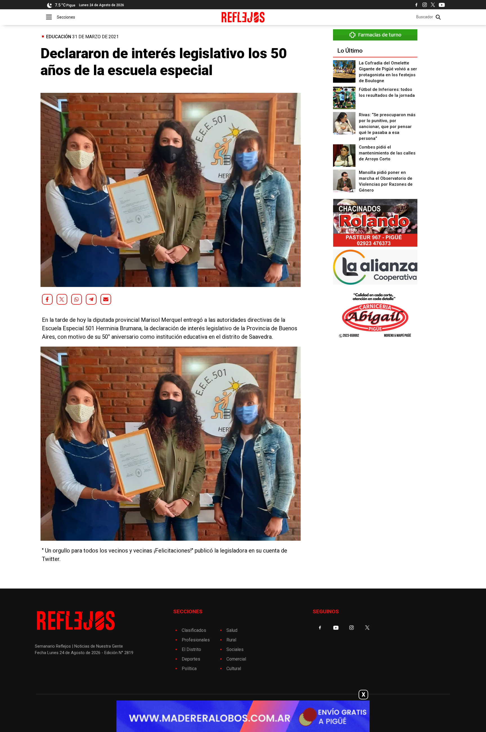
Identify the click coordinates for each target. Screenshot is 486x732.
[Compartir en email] (105, 299)
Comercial (236, 659)
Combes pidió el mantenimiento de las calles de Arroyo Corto (387, 153)
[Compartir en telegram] (91, 299)
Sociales (235, 649)
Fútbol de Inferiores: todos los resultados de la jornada (387, 92)
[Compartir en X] (62, 299)
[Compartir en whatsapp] (76, 299)
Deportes (191, 659)
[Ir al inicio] (243, 17)
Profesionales (196, 640)
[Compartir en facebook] (47, 299)
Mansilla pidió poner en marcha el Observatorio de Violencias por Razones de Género (386, 181)
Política (189, 668)
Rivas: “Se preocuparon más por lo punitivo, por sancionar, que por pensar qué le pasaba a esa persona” (387, 126)
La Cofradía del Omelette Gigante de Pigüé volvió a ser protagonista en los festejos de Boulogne (388, 71)
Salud (231, 630)
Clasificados (194, 630)
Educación (58, 36)
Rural (231, 640)
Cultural (233, 668)
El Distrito (191, 649)
